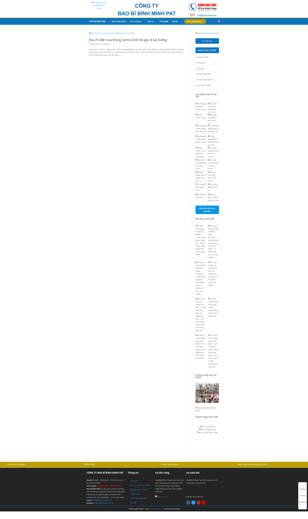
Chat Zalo (302, 495)
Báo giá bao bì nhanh (138, 489)
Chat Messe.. (302, 502)
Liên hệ (175, 21)
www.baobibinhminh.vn (104, 503)
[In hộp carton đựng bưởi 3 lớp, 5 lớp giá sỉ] (213, 301)
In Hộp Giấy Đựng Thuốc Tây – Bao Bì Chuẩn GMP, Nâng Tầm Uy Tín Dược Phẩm (200, 246)
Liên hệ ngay (207, 41)
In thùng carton (202, 57)
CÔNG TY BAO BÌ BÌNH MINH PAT (105, 472)
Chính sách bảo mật (138, 498)
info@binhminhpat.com (101, 500)
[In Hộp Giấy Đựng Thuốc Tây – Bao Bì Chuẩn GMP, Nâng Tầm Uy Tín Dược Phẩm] (201, 230)
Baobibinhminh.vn (156, 509)
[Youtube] (198, 502)
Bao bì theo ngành (119, 21)
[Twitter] (193, 502)
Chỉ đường (302, 489)
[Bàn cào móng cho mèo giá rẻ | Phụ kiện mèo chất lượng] (213, 265)
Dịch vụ (150, 21)
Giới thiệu (134, 481)
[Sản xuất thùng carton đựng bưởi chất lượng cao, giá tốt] (201, 339)
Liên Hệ (133, 502)
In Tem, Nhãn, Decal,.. (205, 79)
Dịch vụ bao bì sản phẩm (140, 485)
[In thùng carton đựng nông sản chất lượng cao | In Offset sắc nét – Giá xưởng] (201, 266)
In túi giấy (200, 68)
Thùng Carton (94, 44)
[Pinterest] (203, 502)
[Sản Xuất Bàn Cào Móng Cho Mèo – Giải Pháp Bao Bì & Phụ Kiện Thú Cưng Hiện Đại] (201, 303)
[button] (214, 21)
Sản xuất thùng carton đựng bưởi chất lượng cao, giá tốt (201, 352)
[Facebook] (188, 502)
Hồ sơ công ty (135, 21)
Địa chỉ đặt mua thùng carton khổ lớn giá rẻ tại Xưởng (128, 40)
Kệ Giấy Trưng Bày (203, 74)
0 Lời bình (106, 44)
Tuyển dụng (135, 494)
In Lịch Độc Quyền (203, 85)
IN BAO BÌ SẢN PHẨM (97, 21)
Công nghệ (164, 21)
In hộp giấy (200, 63)
